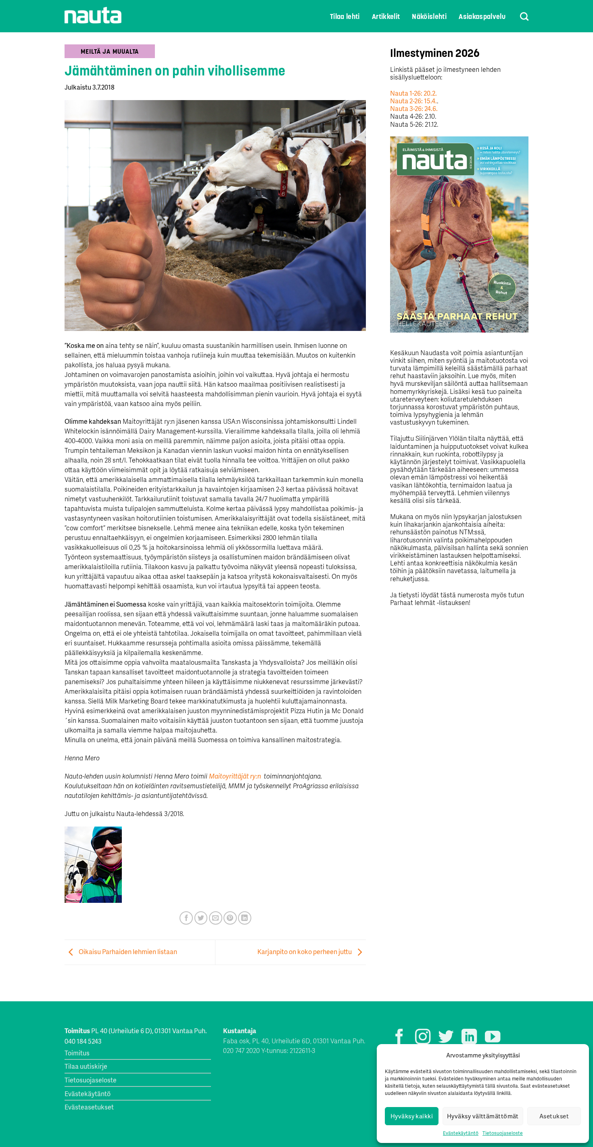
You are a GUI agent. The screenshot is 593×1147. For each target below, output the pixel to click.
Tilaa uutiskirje (86, 1066)
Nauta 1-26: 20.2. (413, 93)
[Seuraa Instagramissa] (422, 1038)
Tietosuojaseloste (502, 1133)
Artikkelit (386, 16)
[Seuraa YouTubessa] (492, 1038)
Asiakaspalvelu (482, 16)
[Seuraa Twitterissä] (445, 1038)
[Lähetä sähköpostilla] (215, 918)
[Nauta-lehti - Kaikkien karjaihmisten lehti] (93, 15)
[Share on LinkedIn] (244, 918)
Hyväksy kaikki (411, 1115)
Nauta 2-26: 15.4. (413, 100)
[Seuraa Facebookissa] (399, 1038)
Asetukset (554, 1115)
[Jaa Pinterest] (230, 918)
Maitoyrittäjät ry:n (235, 776)
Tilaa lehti (345, 16)
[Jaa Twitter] (201, 918)
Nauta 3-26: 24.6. (414, 108)
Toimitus (77, 1052)
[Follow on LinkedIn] (469, 1038)
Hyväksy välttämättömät (483, 1115)
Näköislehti (429, 16)
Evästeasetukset (89, 1106)
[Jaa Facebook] (186, 918)
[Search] (518, 16)
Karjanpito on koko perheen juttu (305, 951)
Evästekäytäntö (460, 1133)
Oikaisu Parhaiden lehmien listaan (127, 951)
